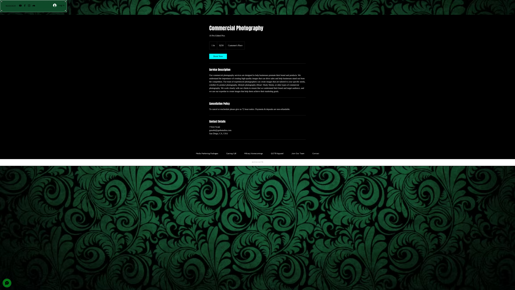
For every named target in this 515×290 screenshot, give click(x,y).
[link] (218, 56)
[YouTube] (20, 5)
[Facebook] (24, 5)
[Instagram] (29, 5)
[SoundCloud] (33, 5)
